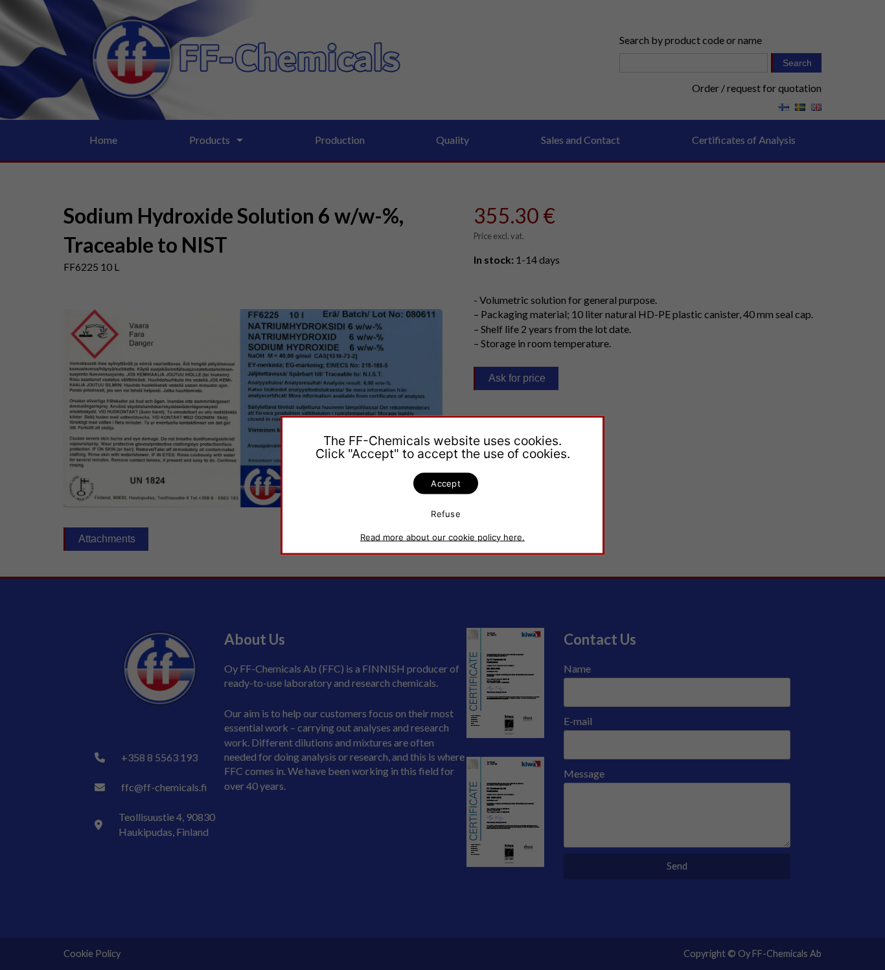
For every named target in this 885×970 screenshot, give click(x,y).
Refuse (446, 514)
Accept (446, 483)
